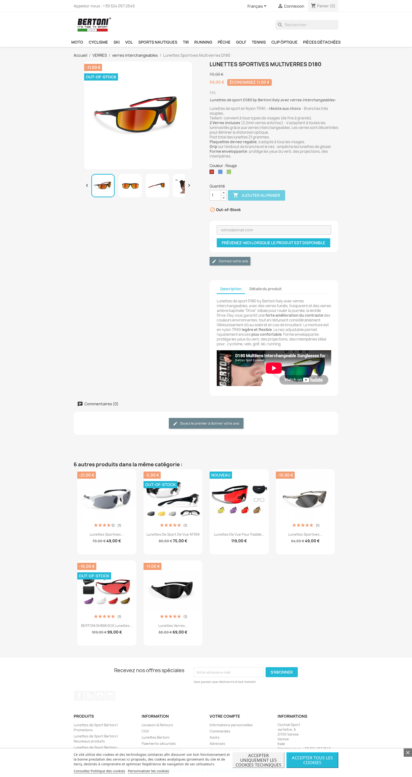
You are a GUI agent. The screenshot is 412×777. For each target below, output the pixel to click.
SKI (116, 42)
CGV (145, 731)
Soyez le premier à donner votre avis (209, 423)
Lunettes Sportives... (107, 534)
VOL (129, 42)
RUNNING (203, 42)
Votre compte (225, 716)
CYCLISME (98, 42)
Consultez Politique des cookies (99, 770)
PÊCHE (224, 42)
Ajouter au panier (256, 195)
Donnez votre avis (233, 261)
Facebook (79, 696)
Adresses (217, 743)
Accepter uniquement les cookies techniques (258, 760)
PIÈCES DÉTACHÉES (322, 42)
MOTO (77, 42)
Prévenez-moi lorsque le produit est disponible (273, 242)
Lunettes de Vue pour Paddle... (239, 534)
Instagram (110, 696)
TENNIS (259, 42)
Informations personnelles (231, 725)
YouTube (100, 696)
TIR (186, 42)
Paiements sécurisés (159, 743)
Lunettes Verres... (173, 625)
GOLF (241, 42)
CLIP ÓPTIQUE (284, 42)
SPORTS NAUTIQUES (157, 42)
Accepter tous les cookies (312, 760)
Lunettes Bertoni (155, 737)
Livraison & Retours (157, 725)
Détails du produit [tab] (265, 288)
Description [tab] (231, 288)
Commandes (220, 731)
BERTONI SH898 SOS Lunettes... (107, 625)
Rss (89, 696)
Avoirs (215, 737)
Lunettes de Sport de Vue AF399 (173, 534)
